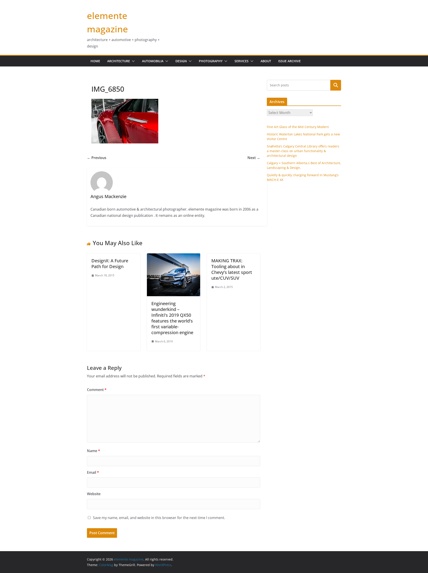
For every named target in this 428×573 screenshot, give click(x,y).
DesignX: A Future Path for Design (109, 263)
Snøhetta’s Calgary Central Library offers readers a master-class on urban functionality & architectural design (303, 151)
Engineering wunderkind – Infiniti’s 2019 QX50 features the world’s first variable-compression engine (172, 317)
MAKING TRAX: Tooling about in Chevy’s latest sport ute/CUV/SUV (231, 269)
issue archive (289, 61)
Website (94, 493)
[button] (132, 61)
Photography (210, 61)
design (181, 61)
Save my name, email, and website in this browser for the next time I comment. (159, 517)
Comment (97, 389)
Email (93, 472)
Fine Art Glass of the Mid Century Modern (298, 127)
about (266, 61)
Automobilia (152, 61)
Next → (253, 157)
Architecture (118, 61)
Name (93, 450)
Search (335, 85)
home (95, 61)
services (242, 61)
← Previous (96, 157)
